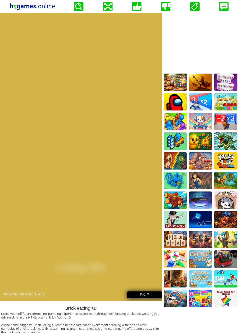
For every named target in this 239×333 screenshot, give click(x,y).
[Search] (78, 6)
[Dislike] (165, 6)
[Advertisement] (200, 42)
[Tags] (195, 6)
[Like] (136, 6)
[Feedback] (223, 6)
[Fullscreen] (107, 6)
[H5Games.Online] (32, 6)
